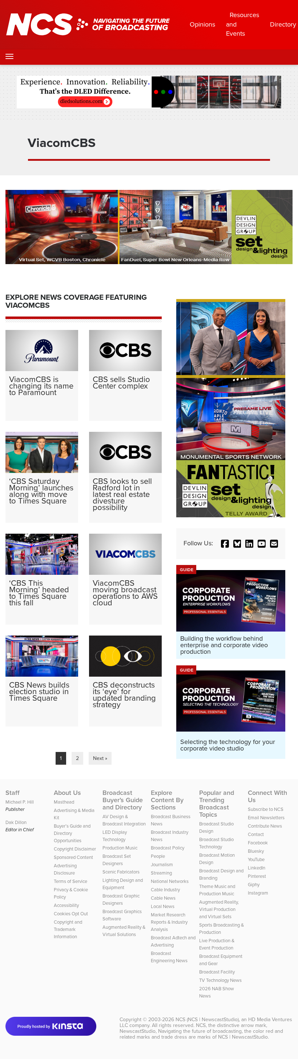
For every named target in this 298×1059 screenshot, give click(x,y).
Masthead (64, 802)
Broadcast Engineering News (169, 957)
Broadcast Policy (167, 847)
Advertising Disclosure (65, 869)
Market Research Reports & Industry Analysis (169, 922)
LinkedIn (256, 867)
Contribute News (265, 826)
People (158, 856)
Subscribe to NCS (265, 809)
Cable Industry (165, 889)
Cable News (163, 898)
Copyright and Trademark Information (68, 929)
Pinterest (257, 876)
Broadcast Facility (217, 971)
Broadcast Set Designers (116, 860)
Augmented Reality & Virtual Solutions (123, 931)
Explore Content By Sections (167, 800)
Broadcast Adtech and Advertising (173, 941)
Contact (256, 834)
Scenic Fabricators (121, 871)
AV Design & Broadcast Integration (124, 820)
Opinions (202, 24)
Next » (100, 758)
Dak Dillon (16, 822)
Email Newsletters (266, 817)
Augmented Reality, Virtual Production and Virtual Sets (219, 909)
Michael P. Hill (19, 802)
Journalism (162, 864)
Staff (12, 792)
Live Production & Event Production (216, 944)
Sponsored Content (73, 857)
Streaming (161, 872)
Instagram (258, 892)
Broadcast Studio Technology (216, 843)
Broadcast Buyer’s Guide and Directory (122, 800)
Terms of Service (70, 881)
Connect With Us (267, 796)
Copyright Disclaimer (75, 848)
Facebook (258, 842)
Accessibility (66, 905)
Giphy (253, 884)
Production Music (119, 847)
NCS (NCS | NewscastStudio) (207, 1019)
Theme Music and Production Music (217, 890)
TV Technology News (220, 980)
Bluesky (256, 851)
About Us (67, 792)
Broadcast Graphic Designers (121, 899)
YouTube (256, 859)
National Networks (170, 881)
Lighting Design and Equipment (122, 884)
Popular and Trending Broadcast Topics (216, 803)
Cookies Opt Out (71, 913)
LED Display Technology (114, 836)
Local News (162, 906)
